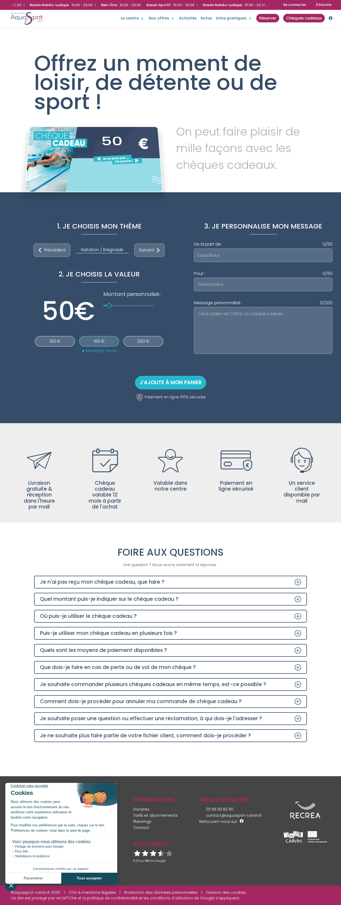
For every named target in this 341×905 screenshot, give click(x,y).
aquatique (132, 12)
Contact (141, 827)
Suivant (146, 250)
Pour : (263, 274)
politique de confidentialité (112, 898)
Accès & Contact (228, 10)
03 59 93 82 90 (219, 809)
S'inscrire (323, 4)
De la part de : (263, 244)
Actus (206, 18)
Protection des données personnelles (161, 892)
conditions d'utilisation (171, 898)
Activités (188, 18)
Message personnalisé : (263, 303)
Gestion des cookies (226, 892)
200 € (143, 341)
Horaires (141, 809)
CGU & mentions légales (92, 892)
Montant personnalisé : (132, 294)
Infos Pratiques (231, 18)
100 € (55, 341)
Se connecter (294, 4)
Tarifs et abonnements (155, 815)
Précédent (55, 250)
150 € (99, 341)
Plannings (142, 821)
